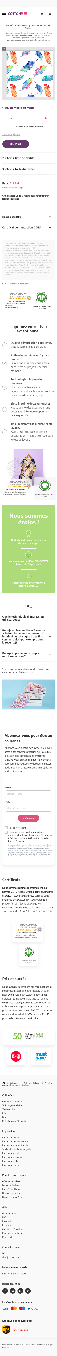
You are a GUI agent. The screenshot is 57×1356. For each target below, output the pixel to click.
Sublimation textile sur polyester (17, 1149)
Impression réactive (11, 1165)
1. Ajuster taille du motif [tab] (18, 107)
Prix (4, 1113)
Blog (4, 1117)
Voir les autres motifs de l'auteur (15, 284)
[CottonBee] (17, 13)
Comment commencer (12, 1101)
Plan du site (7, 1237)
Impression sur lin (10, 1161)
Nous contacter (9, 1213)
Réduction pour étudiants (14, 1121)
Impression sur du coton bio (15, 1145)
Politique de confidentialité (14, 1233)
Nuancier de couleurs (11, 1193)
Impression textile (10, 1137)
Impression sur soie (11, 1153)
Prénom (8, 787)
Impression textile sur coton (15, 1141)
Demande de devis (10, 1185)
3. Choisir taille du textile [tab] (18, 169)
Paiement (6, 1221)
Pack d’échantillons (11, 1189)
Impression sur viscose (12, 1157)
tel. (3, 1253)
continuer (16, 144)
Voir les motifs (8, 1109)
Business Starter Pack (12, 1197)
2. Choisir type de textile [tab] (18, 158)
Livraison (6, 1225)
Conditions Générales (12, 1229)
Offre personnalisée (11, 1181)
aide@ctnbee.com (24, 672)
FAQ (4, 1217)
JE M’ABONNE (28, 818)
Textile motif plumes (42, 40)
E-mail (7, 802)
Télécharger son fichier (12, 1105)
